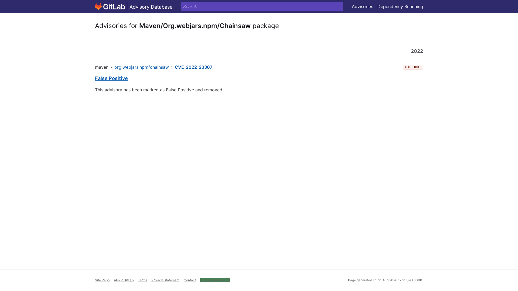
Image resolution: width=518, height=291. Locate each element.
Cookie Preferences (215, 280)
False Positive (111, 78)
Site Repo (102, 280)
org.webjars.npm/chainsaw (141, 67)
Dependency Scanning (400, 6)
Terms (142, 280)
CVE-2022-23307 (193, 67)
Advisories (362, 6)
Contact (190, 280)
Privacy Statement (165, 280)
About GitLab (124, 280)
